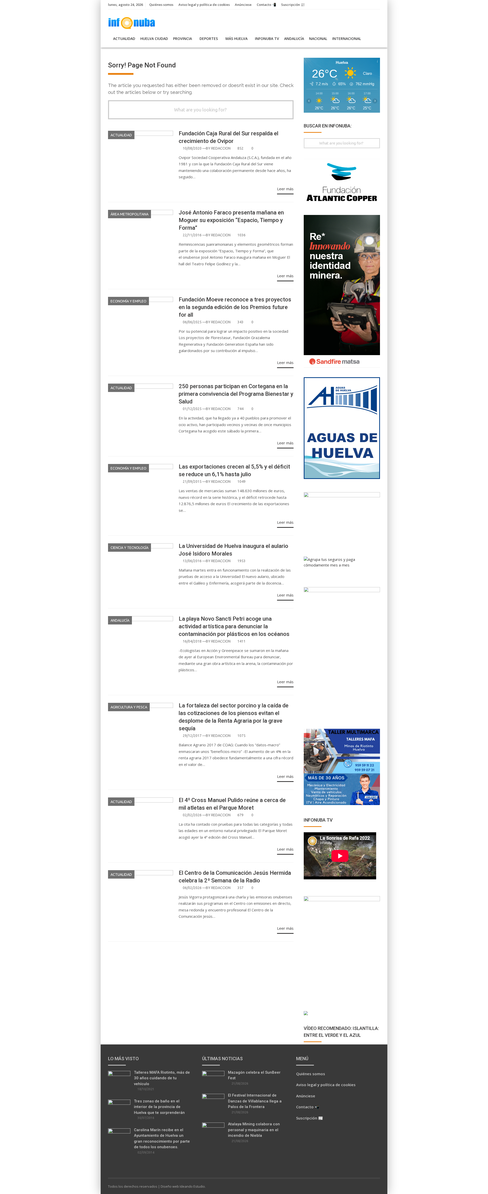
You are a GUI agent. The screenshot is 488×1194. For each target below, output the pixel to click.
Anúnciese (243, 4)
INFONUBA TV (267, 38)
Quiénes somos (161, 4)
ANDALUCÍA (294, 38)
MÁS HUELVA (236, 38)
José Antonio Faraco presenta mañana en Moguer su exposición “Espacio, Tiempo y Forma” (231, 220)
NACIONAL (318, 38)
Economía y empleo (128, 301)
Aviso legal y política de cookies (204, 4)
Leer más (285, 188)
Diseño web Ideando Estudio (183, 1186)
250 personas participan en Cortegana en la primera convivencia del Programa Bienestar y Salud (236, 394)
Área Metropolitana (129, 214)
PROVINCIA (182, 38)
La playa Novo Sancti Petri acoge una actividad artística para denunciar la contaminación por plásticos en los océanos (234, 626)
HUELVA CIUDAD (154, 38)
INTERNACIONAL (346, 38)
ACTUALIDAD (124, 38)
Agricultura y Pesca (129, 707)
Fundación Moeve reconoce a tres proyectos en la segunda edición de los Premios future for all (235, 307)
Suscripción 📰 (293, 4)
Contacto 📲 (266, 4)
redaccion (221, 148)
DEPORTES (209, 38)
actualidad (121, 135)
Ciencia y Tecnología (129, 548)
